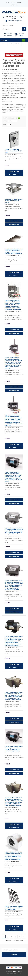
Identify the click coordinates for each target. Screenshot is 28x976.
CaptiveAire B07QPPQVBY (12, 255)
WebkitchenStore (17, 971)
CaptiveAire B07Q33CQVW (12, 861)
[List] (19, 118)
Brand (10, 44)
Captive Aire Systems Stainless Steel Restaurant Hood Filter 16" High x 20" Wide (14, 908)
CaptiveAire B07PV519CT (11, 536)
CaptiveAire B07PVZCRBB (12, 427)
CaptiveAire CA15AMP (10, 154)
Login (16, 4)
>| (23, 937)
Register (12, 4)
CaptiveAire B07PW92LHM (12, 701)
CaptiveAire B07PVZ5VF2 (11, 591)
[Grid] (16, 118)
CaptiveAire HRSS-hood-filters (13, 911)
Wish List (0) (9, 33)
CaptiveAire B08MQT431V (12, 370)
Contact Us (13, 2)
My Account (19, 2)
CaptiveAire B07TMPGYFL (12, 204)
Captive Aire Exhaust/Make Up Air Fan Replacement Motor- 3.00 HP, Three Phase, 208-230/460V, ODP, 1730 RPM (14, 749)
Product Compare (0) (8, 118)
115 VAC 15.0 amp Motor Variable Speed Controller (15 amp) (13, 151)
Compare (9, 35)
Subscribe (14, 954)
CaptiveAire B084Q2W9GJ (12, 483)
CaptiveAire (17, 44)
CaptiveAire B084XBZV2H (12, 753)
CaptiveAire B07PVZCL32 (11, 647)
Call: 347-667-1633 (14, 171)
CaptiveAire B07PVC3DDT (12, 807)
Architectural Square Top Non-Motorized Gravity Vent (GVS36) (14, 200)
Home (7, 2)
